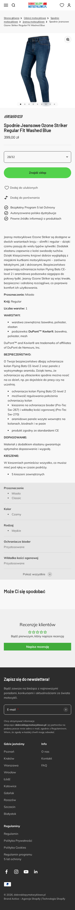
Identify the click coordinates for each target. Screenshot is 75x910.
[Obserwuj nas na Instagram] (16, 871)
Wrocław (10, 772)
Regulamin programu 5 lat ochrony (18, 857)
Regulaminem (58, 728)
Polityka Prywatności (18, 840)
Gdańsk (9, 793)
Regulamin (11, 834)
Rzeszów (10, 800)
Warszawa (11, 765)
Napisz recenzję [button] (37, 647)
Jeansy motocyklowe (34, 21)
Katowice (10, 786)
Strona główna (11, 18)
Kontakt (46, 758)
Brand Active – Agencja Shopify (22, 898)
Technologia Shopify (53, 898)
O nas (45, 751)
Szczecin (9, 807)
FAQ (44, 765)
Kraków (9, 758)
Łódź (7, 779)
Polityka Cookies (15, 847)
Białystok (10, 814)
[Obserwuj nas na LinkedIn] (35, 871)
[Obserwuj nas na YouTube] (26, 871)
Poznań (9, 751)
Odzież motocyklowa (35, 18)
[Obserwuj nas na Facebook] (6, 871)
